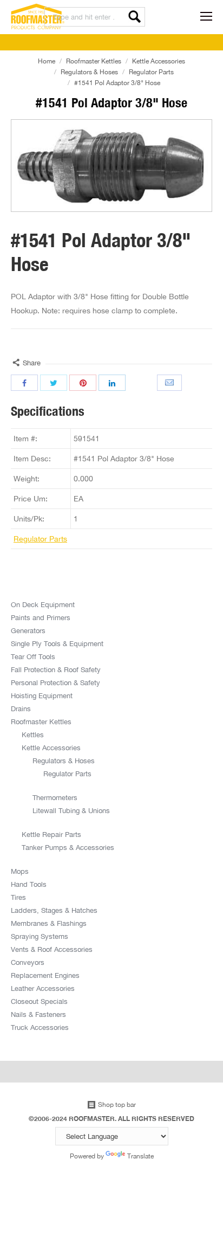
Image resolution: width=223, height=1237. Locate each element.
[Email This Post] (170, 383)
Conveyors (27, 962)
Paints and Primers (40, 617)
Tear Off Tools (33, 656)
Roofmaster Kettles (93, 61)
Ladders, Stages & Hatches (54, 910)
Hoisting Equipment (42, 695)
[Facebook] (24, 383)
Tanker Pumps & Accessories (68, 847)
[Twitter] (53, 383)
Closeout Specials (39, 1001)
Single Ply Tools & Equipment (57, 643)
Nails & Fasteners (38, 1014)
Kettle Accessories (158, 61)
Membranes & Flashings (49, 923)
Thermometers (54, 797)
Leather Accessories (43, 988)
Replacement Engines (45, 975)
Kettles (33, 734)
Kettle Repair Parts (51, 834)
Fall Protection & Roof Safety (56, 669)
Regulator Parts (151, 72)
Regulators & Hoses (89, 72)
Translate (140, 1156)
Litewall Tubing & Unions (71, 810)
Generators (28, 630)
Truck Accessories (40, 1027)
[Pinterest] (82, 383)
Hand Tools (29, 884)
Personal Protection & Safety (55, 682)
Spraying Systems (39, 936)
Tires (18, 897)
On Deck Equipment (43, 604)
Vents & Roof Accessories (52, 949)
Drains (21, 708)
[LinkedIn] (112, 383)
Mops (20, 871)
